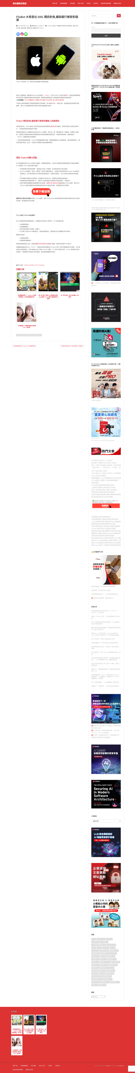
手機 (103, 956)
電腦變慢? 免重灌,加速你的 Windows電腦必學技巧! (107, 533)
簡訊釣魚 (53, 126)
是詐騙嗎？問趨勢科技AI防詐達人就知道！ (104, 463)
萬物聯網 (102, 970)
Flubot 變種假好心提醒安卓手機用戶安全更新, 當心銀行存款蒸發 (44, 100)
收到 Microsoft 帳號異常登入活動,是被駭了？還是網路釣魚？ (110, 540)
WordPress (121, 1066)
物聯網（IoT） (105, 962)
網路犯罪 (113, 965)
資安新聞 (96, 976)
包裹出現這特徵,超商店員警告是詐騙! (102, 535)
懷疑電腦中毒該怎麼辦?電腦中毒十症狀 (103, 524)
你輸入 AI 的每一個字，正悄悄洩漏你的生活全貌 (105, 617)
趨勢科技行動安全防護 (53, 183)
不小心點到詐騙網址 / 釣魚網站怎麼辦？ (103, 200)
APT (109, 939)
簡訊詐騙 (23, 28)
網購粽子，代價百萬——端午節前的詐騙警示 (105, 686)
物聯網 (95, 962)
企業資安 (95, 3)
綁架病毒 (95, 965)
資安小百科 (81, 3)
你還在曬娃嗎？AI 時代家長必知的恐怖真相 (104, 643)
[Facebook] (18, 34)
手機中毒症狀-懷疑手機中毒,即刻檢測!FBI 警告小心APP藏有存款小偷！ (105, 209)
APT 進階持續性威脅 (98, 945)
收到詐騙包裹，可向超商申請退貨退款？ (103, 586)
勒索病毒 (114, 950)
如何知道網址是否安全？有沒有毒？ (102, 460)
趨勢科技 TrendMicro (38, 26)
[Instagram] (22, 34)
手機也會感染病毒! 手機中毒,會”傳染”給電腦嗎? (105, 526)
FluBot (46, 95)
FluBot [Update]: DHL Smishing (34, 265)
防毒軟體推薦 (63, 3)
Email (93, 27)
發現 (66, 95)
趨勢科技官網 (117, 3)
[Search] (119, 15)
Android (101, 939)
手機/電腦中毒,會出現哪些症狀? (101, 517)
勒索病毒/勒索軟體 (106, 3)
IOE (99, 948)
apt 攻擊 (95, 942)
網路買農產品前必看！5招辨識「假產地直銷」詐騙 (105, 647)
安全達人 (95, 956)
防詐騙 (88, 3)
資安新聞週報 (97, 979)
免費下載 (54, 3)
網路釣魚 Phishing (38, 28)
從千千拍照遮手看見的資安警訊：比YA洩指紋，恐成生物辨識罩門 (106, 623)
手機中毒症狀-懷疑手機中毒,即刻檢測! (103, 492)
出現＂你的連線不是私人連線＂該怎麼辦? (104, 490)
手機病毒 (19, 335)
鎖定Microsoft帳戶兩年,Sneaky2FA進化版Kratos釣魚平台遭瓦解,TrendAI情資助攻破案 (105, 634)
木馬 (53, 103)
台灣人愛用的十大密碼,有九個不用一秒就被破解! (106, 473)
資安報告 (110, 973)
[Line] (26, 34)
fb (94, 948)
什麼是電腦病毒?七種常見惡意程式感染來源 (104, 519)
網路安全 (38, 335)
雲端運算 (102, 985)
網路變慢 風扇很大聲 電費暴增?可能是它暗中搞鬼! (106, 531)
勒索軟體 (95, 953)
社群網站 (115, 962)
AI (93, 939)
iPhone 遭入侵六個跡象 (98, 475)
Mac (112, 948)
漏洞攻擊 (112, 959)
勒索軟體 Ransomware (108, 953)
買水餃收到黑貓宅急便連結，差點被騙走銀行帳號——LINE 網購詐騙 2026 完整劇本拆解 (105, 659)
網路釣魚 (29, 28)
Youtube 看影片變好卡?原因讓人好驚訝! (103, 528)
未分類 (18, 28)
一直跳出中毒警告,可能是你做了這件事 (103, 487)
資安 (102, 973)
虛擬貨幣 (111, 970)
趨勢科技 (105, 982)
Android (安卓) (51, 26)
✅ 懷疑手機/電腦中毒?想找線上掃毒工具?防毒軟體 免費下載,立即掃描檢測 (105, 501)
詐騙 (94, 973)
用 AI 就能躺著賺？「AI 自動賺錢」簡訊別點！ (105, 682)
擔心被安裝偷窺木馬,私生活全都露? (102, 497)
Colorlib (108, 1066)
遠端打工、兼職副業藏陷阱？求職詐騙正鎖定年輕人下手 (105, 670)
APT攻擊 (104, 942)
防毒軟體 (115, 982)
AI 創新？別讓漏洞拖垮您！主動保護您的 (105, 735)
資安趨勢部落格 (19, 3)
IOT (105, 948)
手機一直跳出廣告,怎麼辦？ (99, 471)
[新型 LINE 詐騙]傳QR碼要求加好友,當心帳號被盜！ (107, 543)
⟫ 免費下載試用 (96, 400)
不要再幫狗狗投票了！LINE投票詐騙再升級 (104, 594)
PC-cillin (95, 950)
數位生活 (75, 26)
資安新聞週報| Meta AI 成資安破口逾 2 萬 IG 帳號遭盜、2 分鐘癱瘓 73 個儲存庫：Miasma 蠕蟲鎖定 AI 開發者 (105, 676)
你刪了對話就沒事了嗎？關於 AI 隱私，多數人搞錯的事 (105, 664)
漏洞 (103, 959)
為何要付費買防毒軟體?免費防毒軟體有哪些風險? (106, 494)
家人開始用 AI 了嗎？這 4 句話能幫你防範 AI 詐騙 (106, 653)
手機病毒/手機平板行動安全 (64, 26)
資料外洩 (96, 982)
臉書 (94, 970)
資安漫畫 (72, 3)
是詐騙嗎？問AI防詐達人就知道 (101, 590)
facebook (111, 945)
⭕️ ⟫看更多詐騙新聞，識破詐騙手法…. (103, 598)
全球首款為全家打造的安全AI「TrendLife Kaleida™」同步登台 (104, 611)
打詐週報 (95, 959)
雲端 (94, 985)
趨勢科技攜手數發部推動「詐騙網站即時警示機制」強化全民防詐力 (105, 628)
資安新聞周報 (106, 976)
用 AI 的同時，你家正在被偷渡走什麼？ (103, 639)
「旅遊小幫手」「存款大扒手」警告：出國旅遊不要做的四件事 (112, 467)
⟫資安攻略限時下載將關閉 (102, 737)
